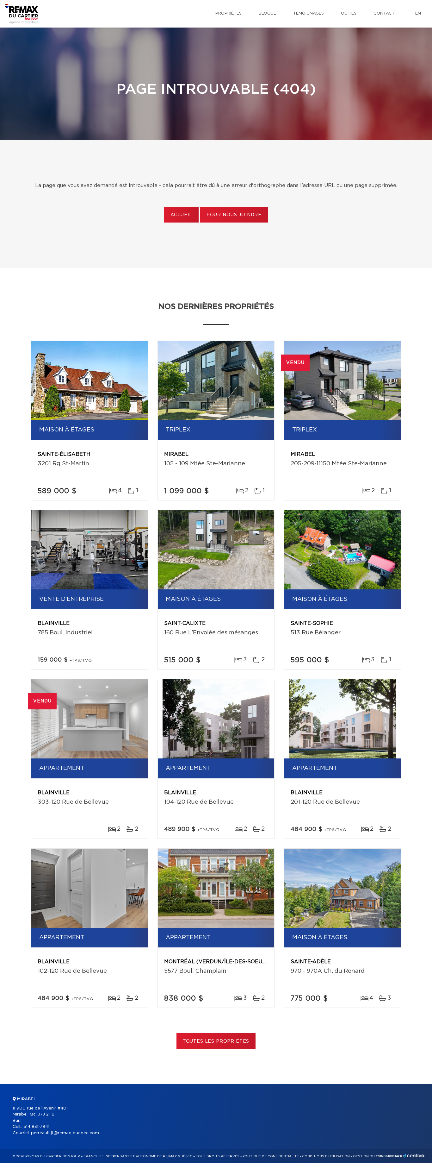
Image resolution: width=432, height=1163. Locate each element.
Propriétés (228, 13)
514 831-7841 (36, 1127)
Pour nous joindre (234, 215)
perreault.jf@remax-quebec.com (65, 1133)
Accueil (181, 215)
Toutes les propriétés (216, 1041)
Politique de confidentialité (271, 1156)
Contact (384, 13)
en (418, 13)
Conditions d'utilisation (326, 1156)
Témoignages (308, 13)
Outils (348, 13)
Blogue (267, 13)
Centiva (414, 1156)
